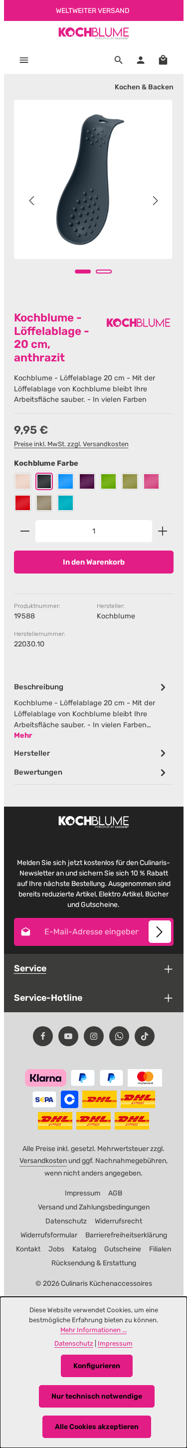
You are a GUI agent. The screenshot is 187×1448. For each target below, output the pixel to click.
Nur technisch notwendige (96, 1396)
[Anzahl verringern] (24, 531)
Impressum (82, 1193)
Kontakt (28, 1249)
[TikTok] (145, 1036)
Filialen (160, 1249)
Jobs (56, 1249)
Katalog (84, 1249)
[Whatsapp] (119, 1036)
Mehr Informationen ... (93, 1330)
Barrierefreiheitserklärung (126, 1235)
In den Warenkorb (94, 562)
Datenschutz (66, 1221)
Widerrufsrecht (118, 1221)
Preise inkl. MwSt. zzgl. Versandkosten (71, 444)
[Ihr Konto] (141, 60)
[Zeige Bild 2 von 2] (104, 272)
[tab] (91, 710)
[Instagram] (94, 1036)
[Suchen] (119, 60)
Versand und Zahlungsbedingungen (94, 1207)
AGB (115, 1193)
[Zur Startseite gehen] (93, 33)
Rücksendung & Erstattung (93, 1263)
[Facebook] (43, 1036)
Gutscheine (122, 1249)
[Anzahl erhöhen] (163, 531)
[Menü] (24, 60)
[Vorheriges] (32, 200)
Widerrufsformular (48, 1235)
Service (30, 968)
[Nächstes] (154, 200)
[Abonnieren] (160, 931)
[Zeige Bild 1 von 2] (83, 272)
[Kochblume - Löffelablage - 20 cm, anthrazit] (93, 179)
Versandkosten (43, 1161)
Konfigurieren (96, 1366)
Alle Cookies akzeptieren (97, 1427)
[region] (94, 200)
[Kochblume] (139, 322)
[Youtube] (68, 1036)
